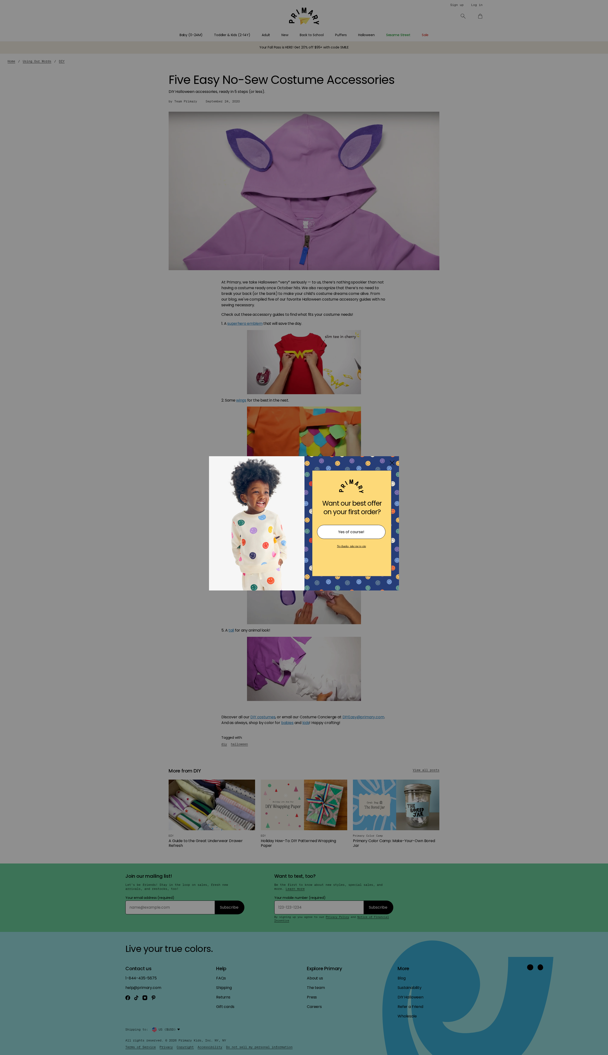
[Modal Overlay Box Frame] (304, 527)
